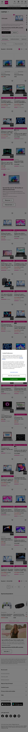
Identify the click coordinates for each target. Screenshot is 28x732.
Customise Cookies (14, 372)
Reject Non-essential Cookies (14, 375)
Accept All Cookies (14, 379)
